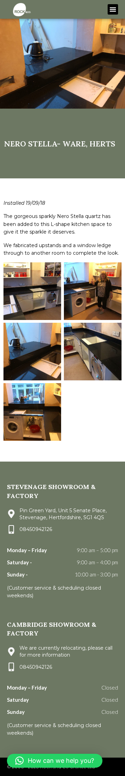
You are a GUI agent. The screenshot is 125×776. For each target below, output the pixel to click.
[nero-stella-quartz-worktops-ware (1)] (32, 291)
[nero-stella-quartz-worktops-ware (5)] (92, 351)
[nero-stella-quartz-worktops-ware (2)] (92, 291)
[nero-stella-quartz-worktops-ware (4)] (32, 351)
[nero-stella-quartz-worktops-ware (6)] (32, 412)
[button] (113, 9)
